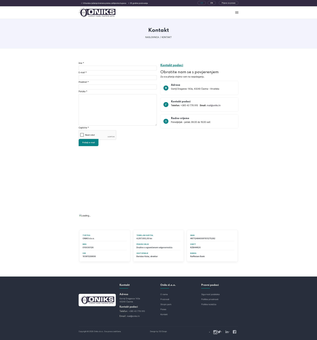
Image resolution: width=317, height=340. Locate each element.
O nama (164, 294)
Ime (81, 63)
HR (201, 3)
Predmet (84, 82)
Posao (163, 309)
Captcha (84, 127)
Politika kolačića (208, 304)
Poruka (83, 91)
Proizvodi (164, 299)
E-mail (83, 72)
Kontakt (164, 314)
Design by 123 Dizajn (158, 331)
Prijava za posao (229, 3)
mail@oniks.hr (214, 105)
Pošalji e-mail (88, 142)
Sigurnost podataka (210, 294)
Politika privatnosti (209, 299)
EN (211, 3)
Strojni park (165, 304)
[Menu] (236, 12)
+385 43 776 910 (137, 311)
